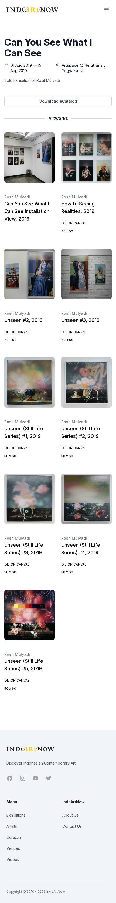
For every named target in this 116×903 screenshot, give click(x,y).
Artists (11, 826)
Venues (13, 848)
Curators (14, 837)
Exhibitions (15, 815)
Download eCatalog (58, 101)
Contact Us (72, 826)
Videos (12, 859)
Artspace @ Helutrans (82, 65)
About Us (70, 815)
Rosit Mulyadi (17, 197)
